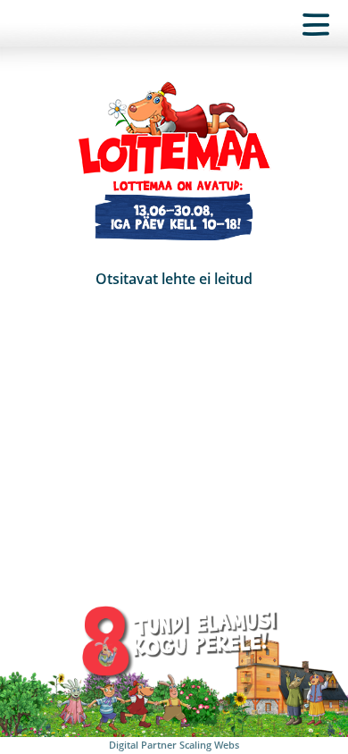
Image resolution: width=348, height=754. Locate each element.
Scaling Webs (209, 744)
